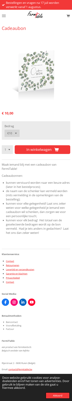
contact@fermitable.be (20, 369)
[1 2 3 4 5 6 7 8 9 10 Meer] (7, 149)
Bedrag (9, 126)
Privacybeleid (13, 277)
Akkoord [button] (57, 395)
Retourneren (12, 265)
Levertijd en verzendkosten (20, 269)
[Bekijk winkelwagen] (68, 16)
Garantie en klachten (16, 273)
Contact (10, 261)
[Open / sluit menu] (4, 16)
